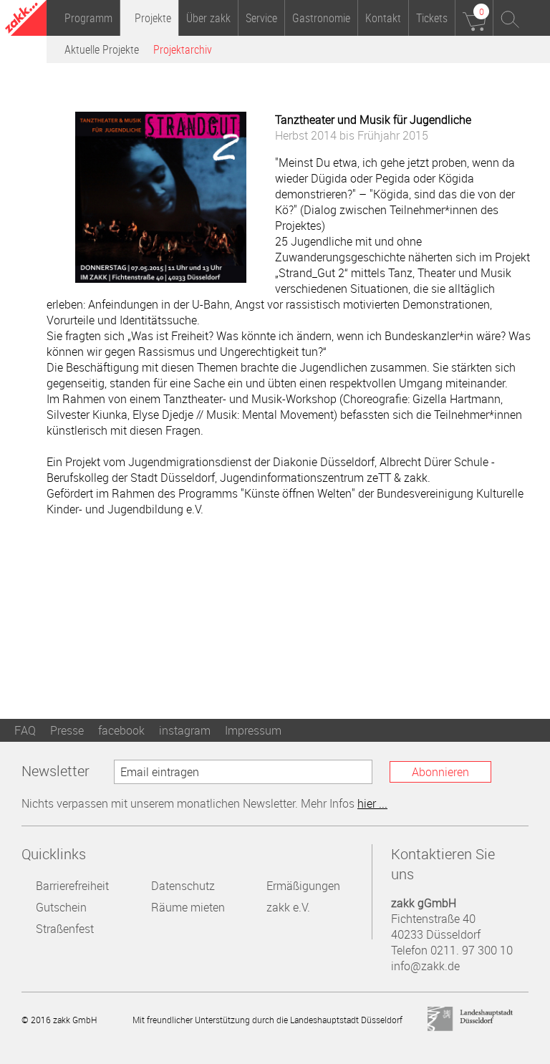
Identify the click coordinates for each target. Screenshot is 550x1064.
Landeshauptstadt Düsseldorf (470, 1019)
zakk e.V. (288, 907)
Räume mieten (188, 907)
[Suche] (510, 18)
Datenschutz (183, 886)
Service (261, 18)
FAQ (25, 730)
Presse (67, 730)
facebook (121, 730)
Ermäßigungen (303, 886)
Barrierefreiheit (72, 886)
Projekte (153, 18)
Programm (88, 18)
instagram (185, 730)
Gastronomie (321, 18)
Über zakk (208, 18)
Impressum (253, 730)
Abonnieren (440, 772)
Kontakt (383, 18)
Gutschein (61, 907)
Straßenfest (65, 929)
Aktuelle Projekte (101, 49)
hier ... (372, 803)
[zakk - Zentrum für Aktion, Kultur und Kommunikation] (26, 19)
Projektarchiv (182, 49)
